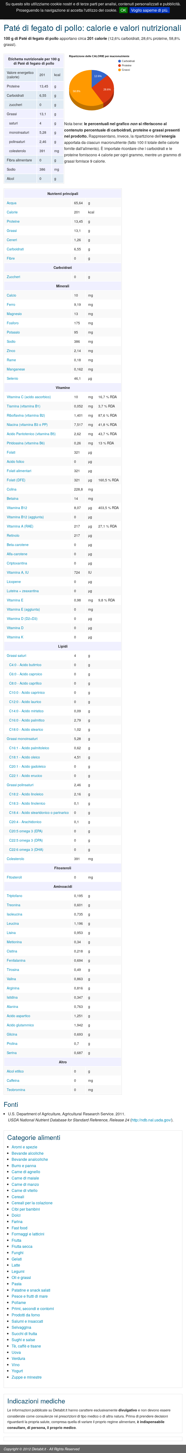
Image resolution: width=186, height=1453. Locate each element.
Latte (16, 1265)
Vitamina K (15, 636)
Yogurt (17, 1371)
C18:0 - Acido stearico (26, 729)
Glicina (12, 1034)
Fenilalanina (16, 960)
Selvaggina (21, 1327)
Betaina (12, 498)
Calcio (11, 295)
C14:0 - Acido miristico (26, 710)
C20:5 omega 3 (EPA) (26, 830)
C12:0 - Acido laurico (25, 701)
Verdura (18, 1358)
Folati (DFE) (16, 479)
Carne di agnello (26, 1171)
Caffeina (13, 1080)
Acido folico (15, 461)
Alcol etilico (15, 1071)
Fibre (11, 258)
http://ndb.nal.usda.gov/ (151, 1120)
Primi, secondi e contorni (33, 1308)
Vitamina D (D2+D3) (22, 618)
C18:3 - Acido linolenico (27, 803)
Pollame (19, 1302)
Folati (11, 452)
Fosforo (13, 322)
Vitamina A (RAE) (20, 526)
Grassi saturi (16, 655)
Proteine (13, 221)
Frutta (16, 1240)
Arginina (13, 988)
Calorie (12, 212)
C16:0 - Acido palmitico (27, 720)
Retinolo (13, 535)
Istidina (12, 997)
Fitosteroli (14, 877)
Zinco (11, 350)
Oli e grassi (21, 1277)
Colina (11, 489)
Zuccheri (13, 276)
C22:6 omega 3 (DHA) (26, 849)
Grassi (12, 230)
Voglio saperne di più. (149, 10)
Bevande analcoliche (30, 1159)
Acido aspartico (18, 1015)
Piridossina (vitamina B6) (26, 442)
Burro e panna (24, 1165)
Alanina (12, 1006)
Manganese (16, 369)
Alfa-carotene (17, 553)
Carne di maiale (25, 1178)
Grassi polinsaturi (20, 784)
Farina (17, 1221)
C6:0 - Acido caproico (25, 673)
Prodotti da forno (26, 1315)
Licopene (14, 581)
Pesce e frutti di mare (30, 1296)
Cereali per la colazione (32, 1203)
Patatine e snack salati (31, 1290)
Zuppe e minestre (27, 1377)
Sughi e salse (23, 1339)
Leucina (13, 923)
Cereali (18, 1196)
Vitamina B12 (17, 507)
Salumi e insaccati (27, 1321)
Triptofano (14, 895)
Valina (11, 978)
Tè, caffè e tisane (26, 1346)
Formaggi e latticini (28, 1234)
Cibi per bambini (26, 1209)
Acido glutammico (20, 1024)
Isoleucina (14, 914)
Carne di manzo (25, 1184)
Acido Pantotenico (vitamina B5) (31, 433)
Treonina (13, 904)
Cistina (12, 951)
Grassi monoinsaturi (22, 738)
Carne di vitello (25, 1190)
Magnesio (14, 313)
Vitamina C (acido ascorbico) (29, 396)
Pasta (17, 1283)
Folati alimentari (19, 470)
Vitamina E (15, 600)
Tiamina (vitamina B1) (23, 406)
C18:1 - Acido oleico (24, 757)
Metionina (14, 941)
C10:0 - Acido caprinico (27, 692)
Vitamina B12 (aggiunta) (25, 516)
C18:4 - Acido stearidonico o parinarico (39, 812)
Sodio (11, 341)
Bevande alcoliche (28, 1153)
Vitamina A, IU (18, 572)
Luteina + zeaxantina (23, 590)
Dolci (16, 1215)
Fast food (19, 1228)
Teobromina (16, 1089)
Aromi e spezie (24, 1147)
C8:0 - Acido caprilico (25, 683)
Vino (16, 1364)
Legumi (18, 1271)
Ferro (11, 304)
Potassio (13, 332)
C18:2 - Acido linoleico (26, 794)
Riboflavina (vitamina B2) (26, 415)
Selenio (12, 378)
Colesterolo (15, 858)
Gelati (17, 1259)
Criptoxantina (17, 563)
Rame (11, 359)
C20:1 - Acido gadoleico (27, 766)
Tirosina (13, 969)
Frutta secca (22, 1246)
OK (123, 10)
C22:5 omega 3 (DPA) (26, 840)
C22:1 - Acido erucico (25, 775)
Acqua (11, 202)
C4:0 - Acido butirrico (25, 664)
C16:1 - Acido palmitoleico (29, 747)
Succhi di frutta (24, 1333)
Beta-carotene (18, 544)
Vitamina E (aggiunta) (23, 609)
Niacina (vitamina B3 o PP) (27, 424)
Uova (16, 1352)
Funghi (17, 1252)
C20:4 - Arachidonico (25, 821)
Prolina (12, 1043)
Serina (12, 1052)
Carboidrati (15, 249)
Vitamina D (15, 627)
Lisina (11, 932)
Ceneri (12, 239)
